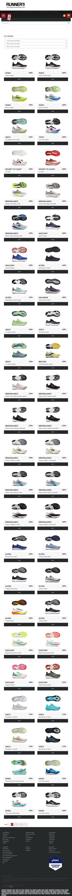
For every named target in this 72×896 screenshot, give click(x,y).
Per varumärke (6, 850)
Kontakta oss (6, 834)
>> (26, 824)
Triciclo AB (11, 886)
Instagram (28, 850)
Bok (20, 890)
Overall (17, 891)
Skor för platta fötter (7, 857)
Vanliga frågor (6, 841)
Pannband (22, 891)
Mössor (13, 891)
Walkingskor (53, 893)
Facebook (28, 848)
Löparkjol (66, 890)
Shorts (50, 891)
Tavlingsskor (15, 893)
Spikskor (54, 891)
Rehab (41, 891)
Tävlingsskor (52, 837)
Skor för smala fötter (7, 854)
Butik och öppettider (27, 12)
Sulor (11, 893)
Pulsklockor (32, 891)
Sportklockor (64, 891)
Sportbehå (59, 891)
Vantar (58, 893)
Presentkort (5, 839)
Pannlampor (27, 891)
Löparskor (9, 891)
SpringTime (51, 850)
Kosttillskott (57, 890)
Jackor (43, 890)
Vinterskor (4, 895)
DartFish (28, 841)
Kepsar (46, 890)
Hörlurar (39, 890)
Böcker (17, 890)
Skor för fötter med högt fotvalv (10, 855)
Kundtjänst (16, 12)
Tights (26, 893)
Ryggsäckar (46, 891)
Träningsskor (52, 836)
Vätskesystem (67, 893)
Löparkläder (52, 834)
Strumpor (7, 893)
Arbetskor (4, 890)
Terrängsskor (21, 893)
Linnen (62, 890)
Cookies (4, 843)
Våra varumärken (54, 12)
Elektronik (51, 841)
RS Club (36, 12)
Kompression (51, 890)
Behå (14, 890)
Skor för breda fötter (7, 852)
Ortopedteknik (43, 12)
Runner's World (52, 848)
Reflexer (38, 891)
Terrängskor (52, 839)
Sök (69, 23)
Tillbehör (51, 843)
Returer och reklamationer (9, 837)
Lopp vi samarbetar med (54, 852)
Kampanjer (5, 861)
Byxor (23, 890)
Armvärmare (9, 890)
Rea (3, 862)
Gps (31, 890)
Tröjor (40, 893)
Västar (61, 893)
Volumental (28, 839)
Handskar (35, 890)
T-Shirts (43, 893)
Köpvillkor (5, 836)
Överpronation (6, 859)
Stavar (3, 893)
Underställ (47, 893)
